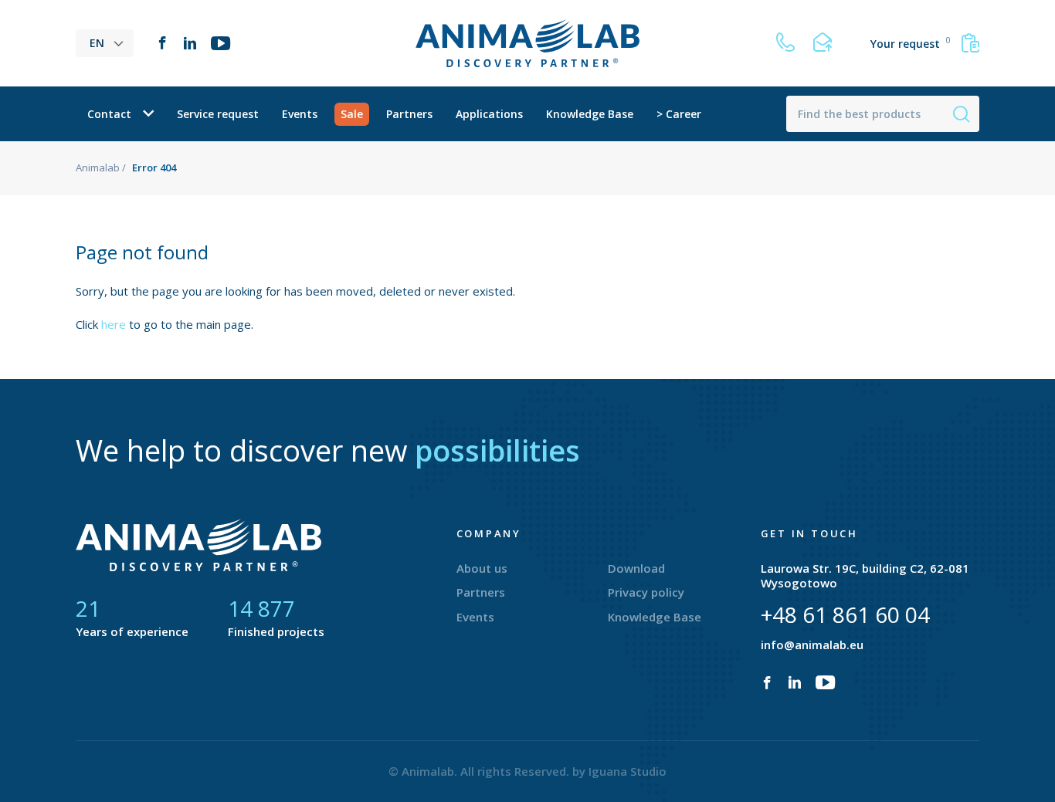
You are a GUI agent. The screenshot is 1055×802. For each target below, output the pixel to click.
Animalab (98, 167)
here (113, 324)
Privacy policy (646, 592)
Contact (109, 114)
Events (299, 114)
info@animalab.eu (812, 644)
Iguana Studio (628, 771)
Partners (409, 114)
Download (636, 568)
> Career (678, 114)
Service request (218, 114)
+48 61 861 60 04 (845, 614)
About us (481, 568)
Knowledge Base (589, 114)
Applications (489, 114)
